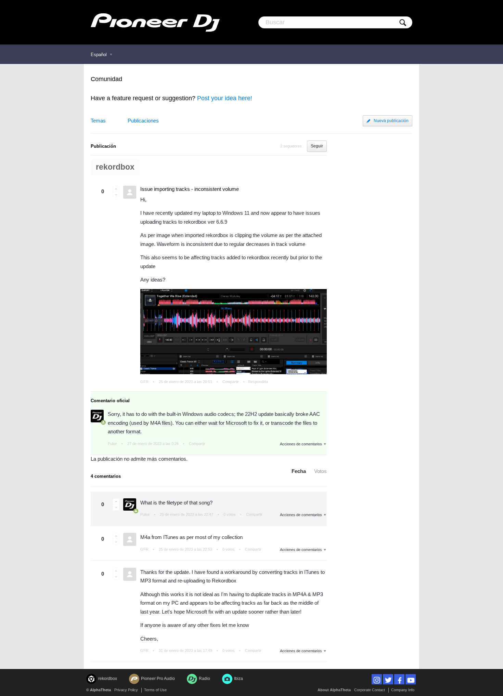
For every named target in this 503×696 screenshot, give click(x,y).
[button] (116, 189)
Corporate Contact (369, 690)
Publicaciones (143, 120)
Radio (204, 678)
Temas (98, 120)
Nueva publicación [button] (391, 120)
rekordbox (115, 167)
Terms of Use (155, 690)
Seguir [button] (317, 146)
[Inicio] (155, 22)
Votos (320, 471)
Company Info (402, 690)
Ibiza (238, 678)
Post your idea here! (224, 98)
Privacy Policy (126, 690)
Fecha (299, 471)
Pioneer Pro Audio (158, 678)
